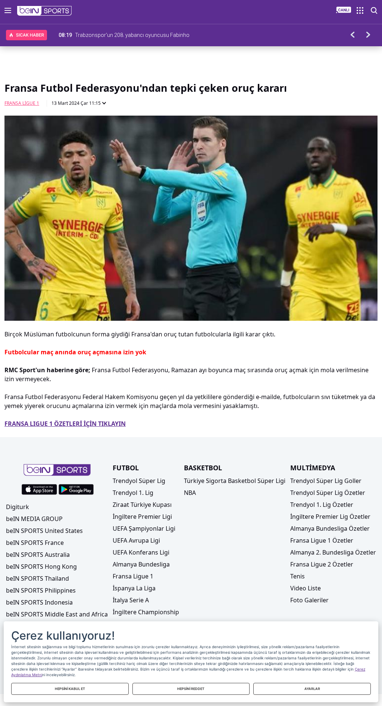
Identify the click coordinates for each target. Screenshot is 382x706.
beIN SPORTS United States (44, 531)
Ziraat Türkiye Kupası (142, 505)
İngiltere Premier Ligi (142, 516)
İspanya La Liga (134, 588)
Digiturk (17, 507)
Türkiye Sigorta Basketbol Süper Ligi (234, 481)
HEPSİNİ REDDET (190, 689)
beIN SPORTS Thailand (37, 578)
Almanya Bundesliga (141, 564)
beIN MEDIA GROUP (34, 519)
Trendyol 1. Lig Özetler (321, 505)
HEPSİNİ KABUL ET (70, 689)
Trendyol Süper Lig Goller (325, 481)
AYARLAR (312, 689)
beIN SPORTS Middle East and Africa (57, 614)
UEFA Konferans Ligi (141, 552)
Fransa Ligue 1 (21, 103)
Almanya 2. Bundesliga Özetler (333, 552)
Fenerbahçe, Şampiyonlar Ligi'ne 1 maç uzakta (129, 35)
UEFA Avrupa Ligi (136, 540)
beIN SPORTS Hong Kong (41, 566)
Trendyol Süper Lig (139, 481)
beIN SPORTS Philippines (41, 590)
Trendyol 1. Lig (133, 493)
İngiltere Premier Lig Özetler (330, 516)
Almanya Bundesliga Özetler (330, 528)
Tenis (297, 576)
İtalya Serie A (131, 600)
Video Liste (305, 588)
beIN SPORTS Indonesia (39, 602)
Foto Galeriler (309, 600)
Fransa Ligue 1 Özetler (321, 540)
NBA (190, 493)
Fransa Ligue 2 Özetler (321, 564)
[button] (44, 11)
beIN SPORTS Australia (38, 554)
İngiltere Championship (146, 612)
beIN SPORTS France (35, 543)
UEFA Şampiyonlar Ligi (144, 528)
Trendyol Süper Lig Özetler (327, 493)
